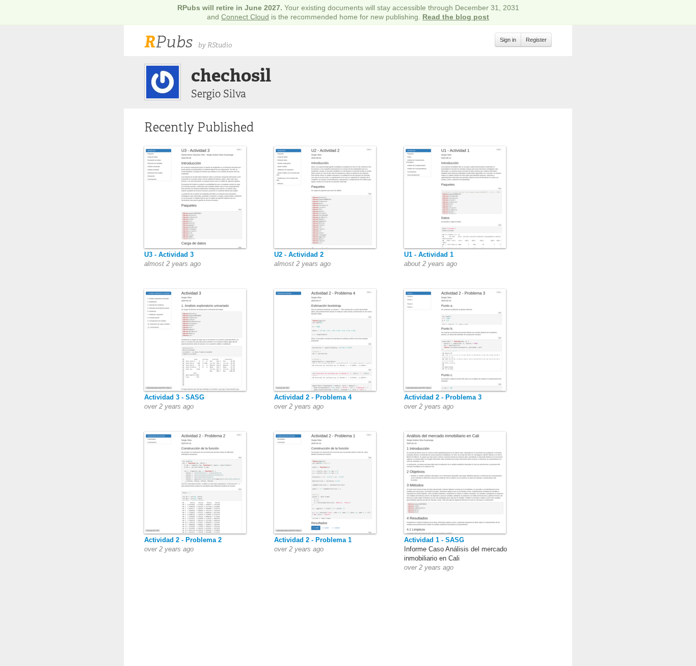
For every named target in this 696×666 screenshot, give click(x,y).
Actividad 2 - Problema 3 (442, 397)
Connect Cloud (245, 17)
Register (536, 40)
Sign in (508, 40)
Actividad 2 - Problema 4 (313, 397)
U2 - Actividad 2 (299, 254)
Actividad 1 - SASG (434, 540)
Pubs (168, 41)
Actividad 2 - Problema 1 (313, 540)
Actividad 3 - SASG (174, 397)
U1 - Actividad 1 (428, 254)
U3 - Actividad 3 (169, 254)
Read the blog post (455, 17)
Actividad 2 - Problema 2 (183, 540)
